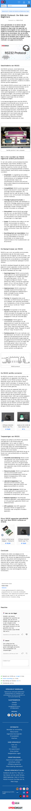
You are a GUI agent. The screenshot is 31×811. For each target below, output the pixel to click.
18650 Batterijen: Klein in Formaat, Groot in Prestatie (14, 777)
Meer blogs (14, 781)
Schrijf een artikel (14, 762)
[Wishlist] (17, 2)
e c (14, 373)
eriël (11, 373)
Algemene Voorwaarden (14, 734)
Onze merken (14, 751)
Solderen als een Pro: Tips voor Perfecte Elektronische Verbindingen (14, 773)
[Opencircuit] (16, 808)
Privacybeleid (14, 736)
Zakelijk (14, 702)
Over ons (14, 744)
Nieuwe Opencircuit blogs (14, 770)
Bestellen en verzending (14, 729)
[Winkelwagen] (27, 2)
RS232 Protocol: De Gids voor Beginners (14, 779)
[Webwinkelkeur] (15, 803)
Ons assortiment (14, 749)
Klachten (14, 738)
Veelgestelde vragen (14, 753)
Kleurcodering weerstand (14, 766)
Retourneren (14, 732)
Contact (14, 704)
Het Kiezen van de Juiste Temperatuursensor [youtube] (14, 775)
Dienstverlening (14, 757)
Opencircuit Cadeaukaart (14, 760)
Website (4, 588)
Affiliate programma (14, 764)
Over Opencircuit (14, 742)
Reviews (14, 747)
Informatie (14, 727)
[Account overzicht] (22, 2)
